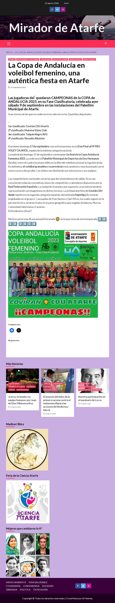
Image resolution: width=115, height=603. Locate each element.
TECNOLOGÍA (40, 589)
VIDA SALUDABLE (50, 390)
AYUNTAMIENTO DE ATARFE (27, 59)
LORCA (11, 390)
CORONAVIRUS (31, 586)
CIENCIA (47, 383)
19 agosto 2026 (85, 403)
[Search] (106, 43)
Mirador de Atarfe (57, 27)
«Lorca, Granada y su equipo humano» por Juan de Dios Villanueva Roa (22, 400)
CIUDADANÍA (46, 59)
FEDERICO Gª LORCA (17, 387)
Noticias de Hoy (75, 59)
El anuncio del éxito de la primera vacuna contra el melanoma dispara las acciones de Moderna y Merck (56, 403)
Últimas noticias (89, 59)
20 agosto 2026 (15, 407)
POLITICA (25, 589)
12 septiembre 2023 (18, 87)
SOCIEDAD (97, 390)
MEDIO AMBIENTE (16, 582)
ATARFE (12, 59)
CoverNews (72, 598)
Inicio (66, 3)
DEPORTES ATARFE (60, 59)
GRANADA (31, 387)
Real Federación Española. (23, 186)
